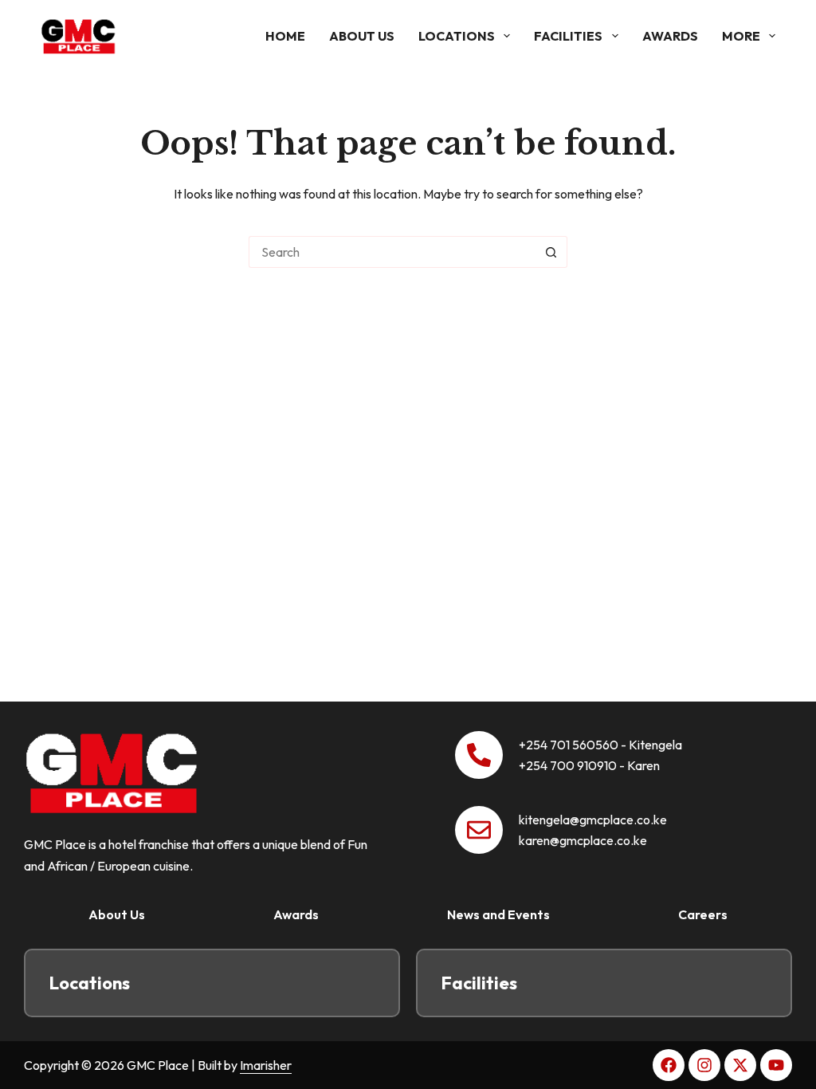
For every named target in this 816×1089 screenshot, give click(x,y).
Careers (703, 914)
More (741, 36)
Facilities (568, 36)
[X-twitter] (740, 1065)
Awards (670, 36)
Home (285, 36)
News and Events (498, 914)
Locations (456, 36)
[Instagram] (704, 1065)
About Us (361, 36)
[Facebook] (669, 1065)
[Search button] (551, 252)
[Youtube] (776, 1065)
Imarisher (266, 1065)
